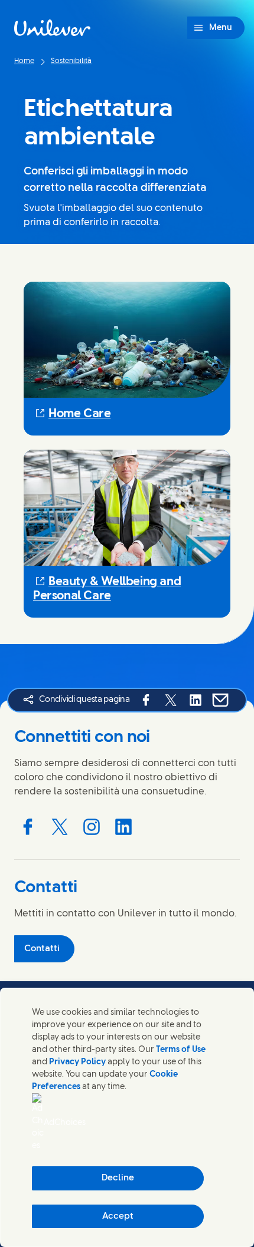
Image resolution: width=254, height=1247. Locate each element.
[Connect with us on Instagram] (92, 827)
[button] (127, 414)
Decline (118, 1178)
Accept (117, 1216)
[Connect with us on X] (60, 827)
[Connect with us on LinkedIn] (123, 827)
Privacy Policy (77, 1062)
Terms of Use (181, 1049)
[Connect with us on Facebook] (28, 827)
